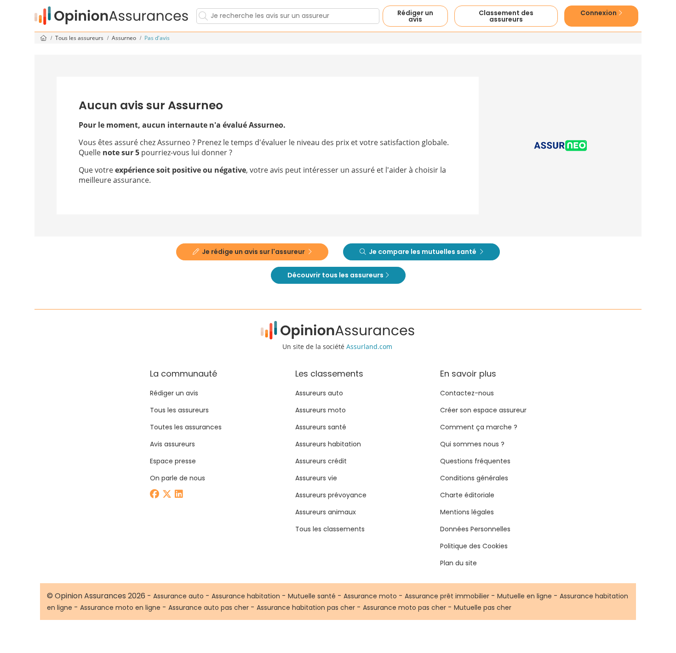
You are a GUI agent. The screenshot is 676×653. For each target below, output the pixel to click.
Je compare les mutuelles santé (422, 251)
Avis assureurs (172, 444)
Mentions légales (467, 512)
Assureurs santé (320, 427)
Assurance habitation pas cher (306, 607)
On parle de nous (177, 478)
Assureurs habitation (328, 444)
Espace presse (173, 461)
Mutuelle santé (312, 596)
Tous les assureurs (80, 38)
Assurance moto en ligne (120, 607)
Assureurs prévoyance (331, 495)
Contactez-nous (467, 393)
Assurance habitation (246, 596)
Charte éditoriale (467, 495)
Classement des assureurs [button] (506, 16)
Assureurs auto (319, 393)
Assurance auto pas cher (208, 607)
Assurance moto (370, 596)
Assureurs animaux (325, 512)
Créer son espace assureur (483, 410)
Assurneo (124, 38)
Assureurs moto (320, 410)
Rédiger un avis (415, 16)
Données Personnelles (475, 529)
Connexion (599, 12)
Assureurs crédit (321, 461)
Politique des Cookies (474, 546)
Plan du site (458, 563)
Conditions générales (474, 478)
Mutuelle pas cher (482, 607)
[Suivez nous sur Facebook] (155, 495)
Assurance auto (178, 596)
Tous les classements (330, 529)
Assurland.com (369, 346)
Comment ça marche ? (478, 427)
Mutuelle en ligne (524, 596)
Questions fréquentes (475, 461)
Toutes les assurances (186, 427)
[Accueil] (111, 16)
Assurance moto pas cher (404, 607)
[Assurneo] (560, 145)
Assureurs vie (316, 478)
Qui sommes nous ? (472, 444)
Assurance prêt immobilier (447, 596)
